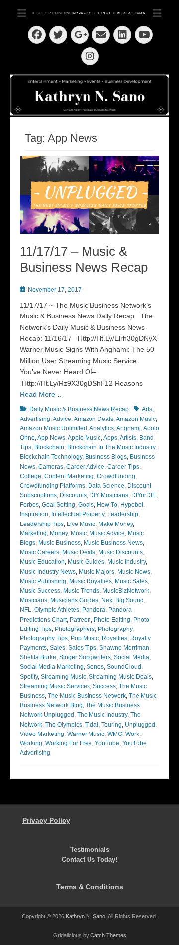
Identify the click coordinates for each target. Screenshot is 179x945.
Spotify (29, 676)
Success (104, 686)
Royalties (114, 638)
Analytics (102, 428)
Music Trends (81, 590)
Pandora (93, 609)
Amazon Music (136, 419)
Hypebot (131, 504)
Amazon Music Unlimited (53, 428)
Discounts (73, 495)
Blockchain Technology (51, 456)
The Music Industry (102, 714)
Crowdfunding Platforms (52, 485)
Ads (147, 409)
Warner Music (85, 734)
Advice (62, 419)
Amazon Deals (93, 419)
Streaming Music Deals (120, 676)
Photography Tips (44, 638)
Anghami (128, 428)
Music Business (59, 542)
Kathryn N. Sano (85, 916)
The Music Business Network (87, 695)
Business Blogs (106, 456)
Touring (111, 724)
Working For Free (68, 743)
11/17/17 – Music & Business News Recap (84, 259)
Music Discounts (120, 552)
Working (31, 743)
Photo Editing (112, 619)
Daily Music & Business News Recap (79, 409)
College (30, 476)
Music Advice (107, 533)
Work (132, 734)
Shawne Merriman (124, 647)
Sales (57, 647)
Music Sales (131, 581)
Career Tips (123, 466)
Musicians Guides (74, 600)
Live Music (81, 524)
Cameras (50, 466)
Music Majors (96, 571)
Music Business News (113, 542)
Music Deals (78, 552)
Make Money (115, 524)
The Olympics (63, 724)
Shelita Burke (38, 657)
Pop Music (85, 638)
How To (107, 504)
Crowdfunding (116, 476)
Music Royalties (90, 581)
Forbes (29, 504)
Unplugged (140, 724)
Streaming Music (63, 676)
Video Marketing (42, 734)
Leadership (122, 514)
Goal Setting (58, 504)
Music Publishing (43, 581)
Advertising (35, 419)
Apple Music (84, 437)
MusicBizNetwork (125, 590)
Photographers (75, 629)
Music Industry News (48, 571)
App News (51, 437)
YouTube (107, 743)
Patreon (80, 619)
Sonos (95, 666)
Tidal (91, 724)
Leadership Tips (42, 524)
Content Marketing (69, 476)
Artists (128, 437)
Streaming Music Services (55, 686)
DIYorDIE (143, 495)
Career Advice (85, 466)
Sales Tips (82, 647)
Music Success (40, 590)
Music (79, 533)
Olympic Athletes (56, 609)
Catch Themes (108, 935)
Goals (86, 504)
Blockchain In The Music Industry (111, 447)
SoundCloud (124, 666)
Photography (115, 629)
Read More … (42, 394)
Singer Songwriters (85, 657)
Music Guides (86, 561)
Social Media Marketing (52, 666)
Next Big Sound (122, 600)
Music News (133, 571)
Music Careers (39, 552)
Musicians (33, 600)
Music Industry (126, 561)
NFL (25, 609)
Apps (110, 437)
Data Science (106, 485)
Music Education (42, 561)
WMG (114, 734)
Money (59, 533)
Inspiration (34, 514)
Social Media (131, 657)
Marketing (33, 533)
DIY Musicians (109, 495)
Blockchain (49, 447)
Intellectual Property (77, 514)
